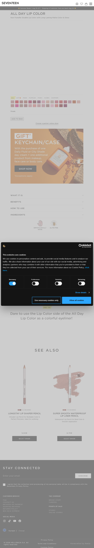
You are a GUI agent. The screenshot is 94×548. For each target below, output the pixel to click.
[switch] (35, 283)
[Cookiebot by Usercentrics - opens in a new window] (80, 246)
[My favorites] (81, 3)
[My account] (77, 4)
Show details (80, 292)
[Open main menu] (90, 4)
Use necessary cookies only (46, 300)
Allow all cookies (76, 300)
